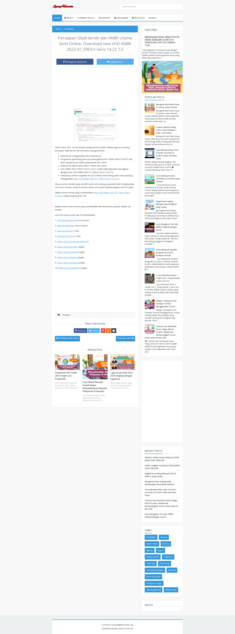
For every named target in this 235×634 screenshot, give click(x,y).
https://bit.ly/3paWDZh (69, 268)
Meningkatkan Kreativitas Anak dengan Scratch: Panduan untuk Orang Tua (162, 41)
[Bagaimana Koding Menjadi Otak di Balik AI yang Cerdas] (149, 205)
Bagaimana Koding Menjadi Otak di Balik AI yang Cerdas (166, 204)
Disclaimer (122, 18)
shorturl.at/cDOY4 (65, 236)
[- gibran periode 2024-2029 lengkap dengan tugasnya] (122, 362)
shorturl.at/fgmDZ (65, 225)
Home (57, 18)
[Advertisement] (95, 86)
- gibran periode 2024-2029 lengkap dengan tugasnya (121, 375)
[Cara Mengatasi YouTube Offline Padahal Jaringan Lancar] (149, 227)
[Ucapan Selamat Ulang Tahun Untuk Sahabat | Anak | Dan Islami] (149, 130)
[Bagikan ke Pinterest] (103, 330)
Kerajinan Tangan (154, 583)
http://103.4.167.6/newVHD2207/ (73, 241)
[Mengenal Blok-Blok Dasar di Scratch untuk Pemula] (149, 108)
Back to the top (126, 628)
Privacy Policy (87, 18)
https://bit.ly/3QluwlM (67, 252)
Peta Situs (139, 18)
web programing (153, 589)
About (69, 18)
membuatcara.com (125, 625)
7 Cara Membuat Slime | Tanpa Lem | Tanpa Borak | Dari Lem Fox (168, 278)
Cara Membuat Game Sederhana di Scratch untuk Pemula (168, 178)
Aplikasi (149, 550)
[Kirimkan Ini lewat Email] (113, 330)
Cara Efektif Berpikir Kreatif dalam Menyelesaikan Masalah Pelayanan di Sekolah (95, 387)
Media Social (171, 589)
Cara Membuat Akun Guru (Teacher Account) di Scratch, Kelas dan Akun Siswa (160, 492)
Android (163, 537)
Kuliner (160, 550)
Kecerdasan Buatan (155, 570)
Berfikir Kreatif (152, 557)
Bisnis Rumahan (153, 576)
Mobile (152, 18)
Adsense (172, 570)
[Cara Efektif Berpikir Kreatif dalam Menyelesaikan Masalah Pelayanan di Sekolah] (95, 366)
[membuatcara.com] (63, 7)
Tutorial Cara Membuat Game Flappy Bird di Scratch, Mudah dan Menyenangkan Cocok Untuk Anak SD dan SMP (160, 332)
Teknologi (150, 563)
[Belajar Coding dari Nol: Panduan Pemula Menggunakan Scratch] (149, 304)
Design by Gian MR (109, 628)
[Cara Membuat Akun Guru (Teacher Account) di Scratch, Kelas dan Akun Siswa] (149, 153)
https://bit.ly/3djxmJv (67, 257)
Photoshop (164, 563)
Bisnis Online (152, 543)
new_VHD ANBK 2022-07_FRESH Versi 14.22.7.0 (97, 178)
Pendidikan (66, 315)
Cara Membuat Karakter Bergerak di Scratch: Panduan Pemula (166, 252)
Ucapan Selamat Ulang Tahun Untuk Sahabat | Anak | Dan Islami (166, 130)
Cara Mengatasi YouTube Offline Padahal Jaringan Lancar (167, 227)
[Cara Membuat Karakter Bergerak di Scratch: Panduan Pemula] (149, 253)
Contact (105, 18)
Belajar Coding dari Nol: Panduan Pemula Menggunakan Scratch (166, 303)
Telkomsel (168, 557)
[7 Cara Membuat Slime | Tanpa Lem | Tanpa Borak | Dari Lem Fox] (149, 278)
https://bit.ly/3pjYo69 (67, 246)
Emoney (165, 543)
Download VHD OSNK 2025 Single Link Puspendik (66, 375)
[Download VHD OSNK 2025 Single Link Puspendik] (67, 362)
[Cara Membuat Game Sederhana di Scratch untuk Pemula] (149, 179)
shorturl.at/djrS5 (64, 230)
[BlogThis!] (108, 330)
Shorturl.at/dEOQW (66, 220)
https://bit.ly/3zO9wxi (67, 262)
